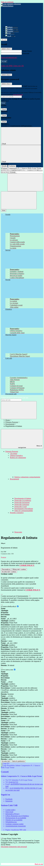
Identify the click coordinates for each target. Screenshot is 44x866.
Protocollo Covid (20, 506)
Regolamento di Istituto (22, 498)
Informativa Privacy (12, 814)
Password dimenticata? (9, 57)
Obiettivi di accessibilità (13, 820)
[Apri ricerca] (25, 182)
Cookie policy (10, 810)
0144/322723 (13, 782)
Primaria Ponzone (11, 422)
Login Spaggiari (18, 94)
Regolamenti (9, 424)
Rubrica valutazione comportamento (27, 477)
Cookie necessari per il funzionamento (15, 596)
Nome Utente (27, 51)
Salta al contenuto (7, 2)
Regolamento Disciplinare (23, 509)
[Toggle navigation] (19, 200)
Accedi (4, 40)
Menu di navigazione (30, 446)
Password (25, 53)
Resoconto (18, 532)
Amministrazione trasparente (15, 826)
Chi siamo (13, 453)
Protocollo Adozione (21, 504)
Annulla (4, 166)
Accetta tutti (9, 572)
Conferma (12, 166)
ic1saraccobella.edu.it (9, 606)
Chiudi (4, 109)
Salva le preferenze (18, 761)
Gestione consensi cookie (14, 824)
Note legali (9, 812)
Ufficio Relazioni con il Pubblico (17, 816)
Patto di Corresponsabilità (23, 511)
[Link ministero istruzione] (11, 4)
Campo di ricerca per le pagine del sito (14, 398)
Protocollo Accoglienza (22, 500)
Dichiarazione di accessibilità (15, 818)
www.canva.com (7, 670)
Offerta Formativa (16, 455)
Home (7, 420)
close (3, 210)
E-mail (24, 86)
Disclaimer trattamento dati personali (14, 847)
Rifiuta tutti (19, 569)
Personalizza (6, 569)
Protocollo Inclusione (22, 502)
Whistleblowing (11, 822)
